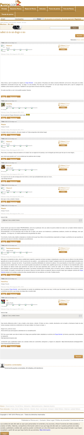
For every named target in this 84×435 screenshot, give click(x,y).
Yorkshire (32, 409)
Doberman (67, 409)
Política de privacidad (62, 420)
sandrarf (82, 39)
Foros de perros (12, 22)
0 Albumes (65, 45)
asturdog (9, 104)
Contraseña (19, 19)
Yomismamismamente (13, 248)
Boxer (37, 409)
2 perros (64, 105)
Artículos (42, 9)
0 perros (64, 47)
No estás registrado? (71, 19)
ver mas (63, 49)
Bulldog (21, 409)
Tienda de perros (7, 14)
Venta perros (27, 406)
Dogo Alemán (29, 83)
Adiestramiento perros (37, 406)
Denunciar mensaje (13, 96)
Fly (7, 300)
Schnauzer (51, 409)
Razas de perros (10, 406)
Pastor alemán (14, 409)
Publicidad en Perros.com (30, 420)
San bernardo (43, 409)
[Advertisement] (16, 68)
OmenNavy (4, 281)
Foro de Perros (68, 9)
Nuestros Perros (16, 9)
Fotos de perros (54, 9)
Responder (79, 35)
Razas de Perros (30, 9)
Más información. (45, 430)
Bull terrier (26, 409)
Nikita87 (8, 165)
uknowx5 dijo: (4, 217)
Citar (3, 96)
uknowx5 (9, 45)
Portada (4, 9)
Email (3, 19)
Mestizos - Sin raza (21, 22)
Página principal (4, 22)
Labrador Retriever (75, 409)
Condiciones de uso (77, 420)
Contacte (43, 420)
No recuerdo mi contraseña (53, 19)
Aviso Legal (50, 420)
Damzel (78, 39)
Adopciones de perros (49, 406)
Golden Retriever (59, 409)
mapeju (3, 124)
